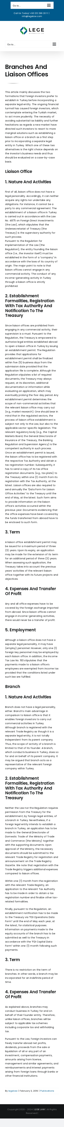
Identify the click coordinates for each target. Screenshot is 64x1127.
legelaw (13, 1090)
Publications (47, 1090)
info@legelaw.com (32, 16)
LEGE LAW (39, 1109)
